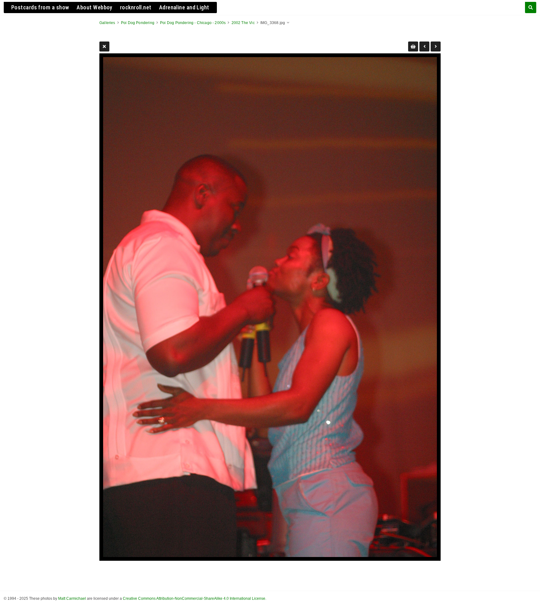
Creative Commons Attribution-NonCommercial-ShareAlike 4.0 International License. (194, 598)
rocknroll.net (136, 7)
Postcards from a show (40, 7)
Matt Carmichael (72, 598)
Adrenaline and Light (184, 7)
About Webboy (94, 7)
